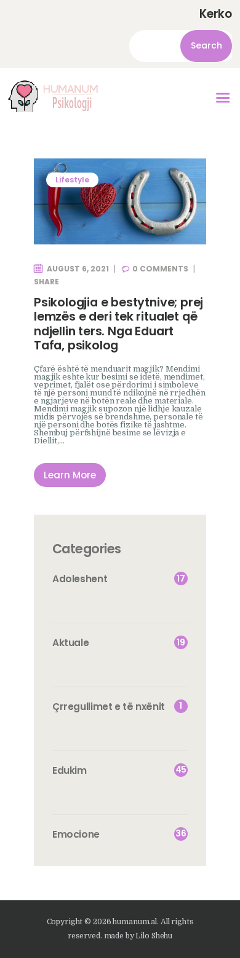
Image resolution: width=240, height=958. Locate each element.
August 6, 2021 (78, 268)
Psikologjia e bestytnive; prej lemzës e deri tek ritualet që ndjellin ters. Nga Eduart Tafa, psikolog (118, 324)
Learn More (70, 475)
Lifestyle (72, 179)
